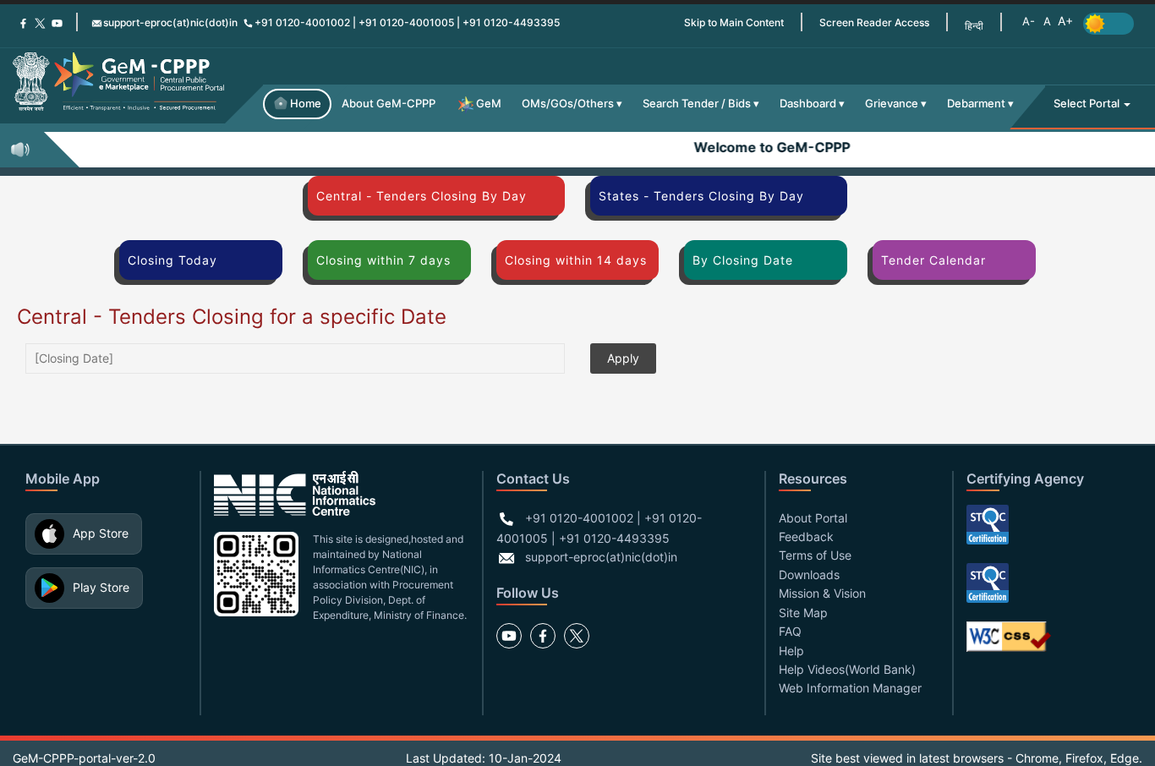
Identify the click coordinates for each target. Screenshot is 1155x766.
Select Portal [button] (1088, 103)
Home (305, 103)
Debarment (976, 103)
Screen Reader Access (874, 22)
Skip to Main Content (734, 22)
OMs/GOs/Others (568, 103)
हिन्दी (974, 25)
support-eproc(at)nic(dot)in (170, 22)
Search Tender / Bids (697, 103)
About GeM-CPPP (388, 103)
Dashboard (808, 103)
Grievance (891, 103)
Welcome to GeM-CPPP (765, 147)
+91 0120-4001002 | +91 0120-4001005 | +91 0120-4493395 (407, 22)
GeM (488, 103)
